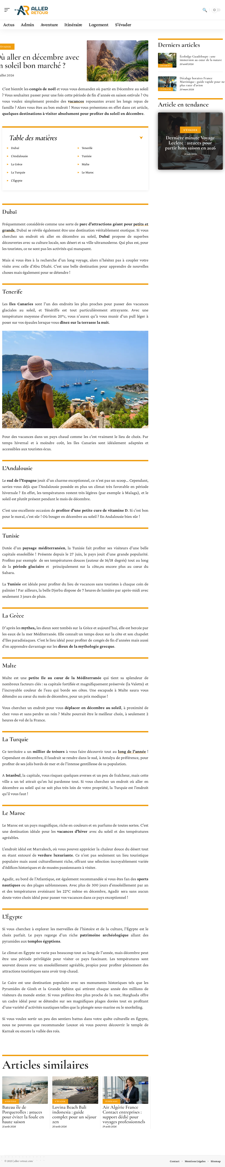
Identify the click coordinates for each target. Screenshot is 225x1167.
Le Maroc (88, 172)
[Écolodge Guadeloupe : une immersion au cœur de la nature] (167, 60)
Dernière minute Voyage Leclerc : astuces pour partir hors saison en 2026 (190, 143)
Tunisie (87, 156)
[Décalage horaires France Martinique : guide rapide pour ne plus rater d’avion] (167, 83)
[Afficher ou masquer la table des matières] (100, 138)
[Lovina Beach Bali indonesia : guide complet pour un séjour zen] (75, 1090)
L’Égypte (16, 180)
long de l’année (132, 751)
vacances (76, 101)
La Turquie (18, 172)
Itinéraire (111, 1101)
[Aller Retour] (31, 10)
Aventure (10, 1101)
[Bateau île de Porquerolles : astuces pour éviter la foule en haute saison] (25, 1090)
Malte (85, 164)
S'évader (60, 1101)
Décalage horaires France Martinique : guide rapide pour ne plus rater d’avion (202, 81)
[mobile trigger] (8, 10)
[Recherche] (204, 10)
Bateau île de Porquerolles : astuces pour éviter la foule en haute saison (23, 1114)
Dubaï (15, 148)
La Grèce (16, 164)
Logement (165, 65)
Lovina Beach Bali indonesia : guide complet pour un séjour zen (74, 1114)
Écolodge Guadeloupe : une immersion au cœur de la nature (201, 58)
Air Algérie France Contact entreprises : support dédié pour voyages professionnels (124, 1114)
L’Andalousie (19, 156)
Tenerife (87, 148)
